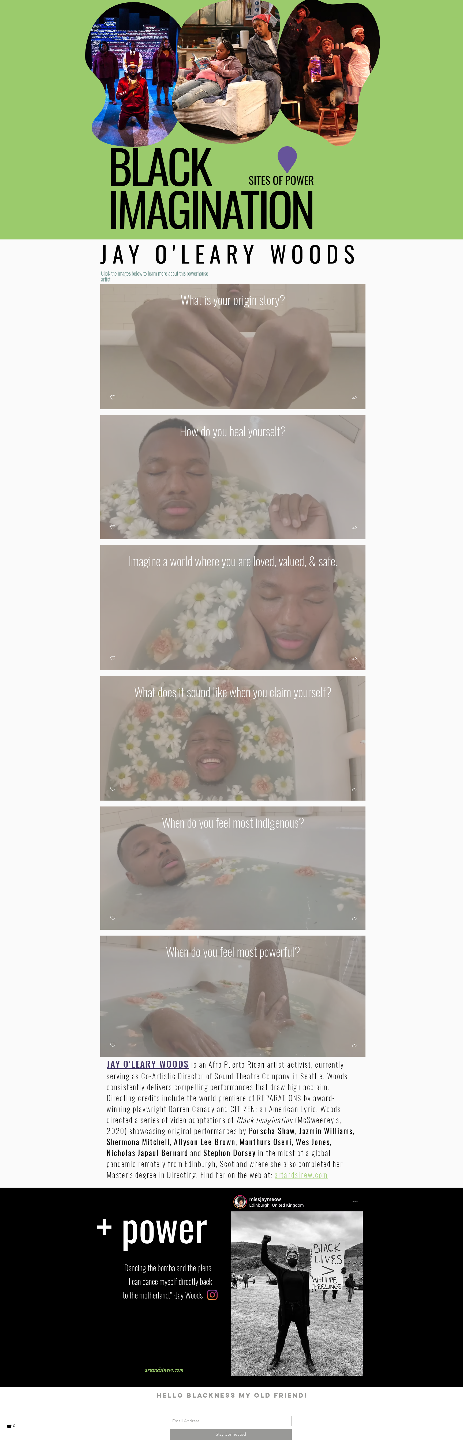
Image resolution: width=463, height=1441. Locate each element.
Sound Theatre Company (252, 1075)
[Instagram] (212, 1295)
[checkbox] (113, 397)
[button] (453, 18)
